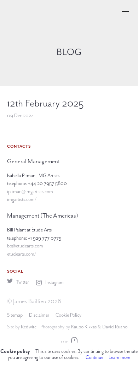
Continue (94, 357)
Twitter (22, 282)
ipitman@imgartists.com (30, 192)
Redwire (28, 327)
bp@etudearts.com (25, 246)
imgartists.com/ (21, 199)
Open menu (125, 11)
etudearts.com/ (21, 254)
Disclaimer (39, 315)
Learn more (119, 357)
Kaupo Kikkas (84, 327)
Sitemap (15, 315)
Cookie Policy (68, 315)
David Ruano (114, 327)
